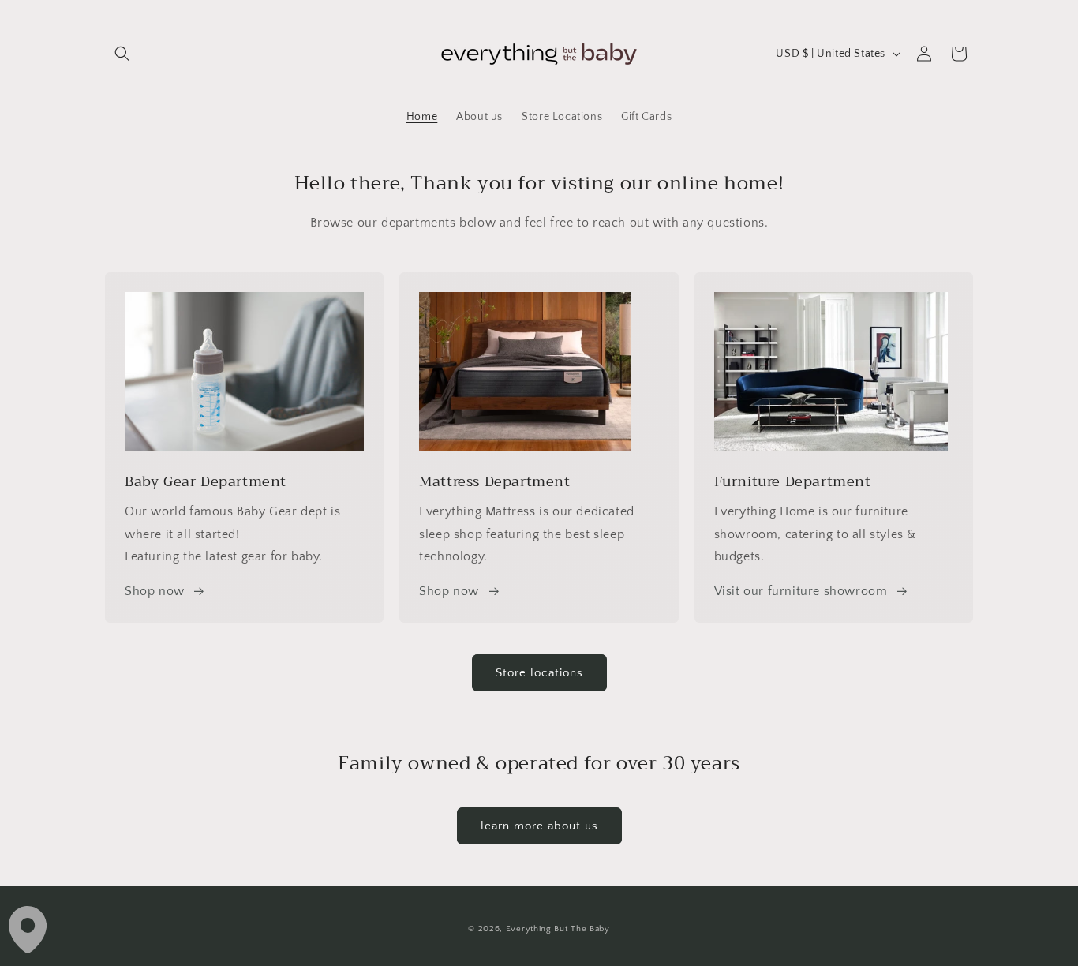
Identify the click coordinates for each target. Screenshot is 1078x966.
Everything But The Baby (558, 929)
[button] (122, 53)
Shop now (155, 591)
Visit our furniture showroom (801, 591)
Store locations (539, 673)
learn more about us (539, 826)
